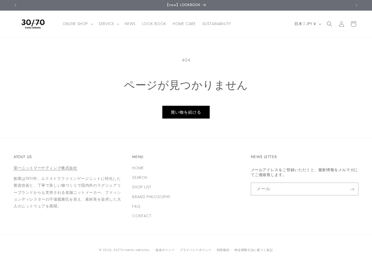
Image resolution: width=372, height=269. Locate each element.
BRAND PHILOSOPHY (151, 197)
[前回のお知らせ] (16, 5)
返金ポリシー (165, 249)
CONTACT (141, 216)
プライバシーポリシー (196, 249)
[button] (77, 23)
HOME (138, 168)
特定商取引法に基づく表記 (253, 249)
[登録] (352, 189)
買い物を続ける (186, 112)
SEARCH (139, 177)
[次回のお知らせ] (356, 5)
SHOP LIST (141, 187)
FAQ (136, 206)
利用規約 (223, 249)
